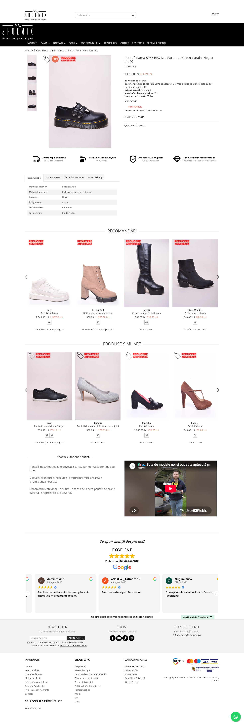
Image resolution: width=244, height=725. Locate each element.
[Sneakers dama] (49, 273)
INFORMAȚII (32, 659)
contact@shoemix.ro (189, 635)
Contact (29, 693)
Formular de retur (33, 674)
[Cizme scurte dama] (195, 273)
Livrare (28, 666)
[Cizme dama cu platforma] (146, 273)
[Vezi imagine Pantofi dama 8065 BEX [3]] (32, 104)
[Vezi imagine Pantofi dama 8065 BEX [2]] (32, 90)
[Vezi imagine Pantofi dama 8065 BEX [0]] (32, 62)
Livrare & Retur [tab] (53, 177)
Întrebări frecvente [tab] (74, 177)
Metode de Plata (33, 678)
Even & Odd (98, 309)
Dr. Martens (130, 66)
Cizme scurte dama (195, 313)
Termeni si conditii (84, 682)
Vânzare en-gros (33, 707)
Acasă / (29, 50)
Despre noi (80, 666)
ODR (77, 697)
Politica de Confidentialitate (73, 645)
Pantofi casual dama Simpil (49, 426)
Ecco (49, 422)
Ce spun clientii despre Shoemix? (91, 674)
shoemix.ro (82, 659)
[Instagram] (131, 638)
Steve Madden (195, 309)
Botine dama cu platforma (97, 313)
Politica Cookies (82, 689)
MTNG (146, 309)
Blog (77, 701)
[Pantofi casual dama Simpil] (49, 386)
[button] (216, 593)
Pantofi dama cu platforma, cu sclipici (98, 426)
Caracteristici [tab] (34, 177)
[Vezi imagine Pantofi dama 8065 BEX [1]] (32, 76)
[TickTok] (125, 638)
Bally (49, 309)
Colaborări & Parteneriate (43, 701)
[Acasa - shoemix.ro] (41, 15)
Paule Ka (146, 422)
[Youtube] (119, 638)
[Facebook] (113, 638)
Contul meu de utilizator (87, 678)
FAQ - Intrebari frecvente (37, 689)
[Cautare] (133, 15)
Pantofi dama (146, 426)
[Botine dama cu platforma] (98, 273)
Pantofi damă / (66, 50)
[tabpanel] (80, 101)
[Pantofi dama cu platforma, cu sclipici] (98, 386)
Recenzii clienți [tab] (95, 177)
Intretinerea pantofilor (36, 682)
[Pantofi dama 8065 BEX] (80, 101)
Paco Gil (195, 422)
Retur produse (32, 670)
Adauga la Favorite (136, 125)
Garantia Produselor (35, 686)
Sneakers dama (49, 313)
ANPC (77, 693)
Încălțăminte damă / (45, 50)
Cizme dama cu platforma (146, 313)
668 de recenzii (129, 561)
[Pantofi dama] (146, 386)
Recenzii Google (82, 670)
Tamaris (98, 422)
